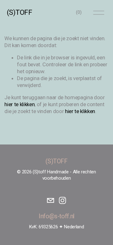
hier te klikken (19, 104)
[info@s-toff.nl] (50, 200)
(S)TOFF (19, 12)
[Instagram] (62, 200)
